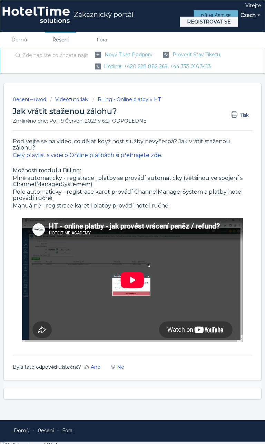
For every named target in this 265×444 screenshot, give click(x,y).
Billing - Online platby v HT (129, 99)
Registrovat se (209, 22)
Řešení (60, 40)
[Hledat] (16, 56)
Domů (19, 40)
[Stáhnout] (119, 218)
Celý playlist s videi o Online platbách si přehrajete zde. (87, 155)
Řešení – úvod (30, 99)
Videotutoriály (72, 99)
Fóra (102, 40)
